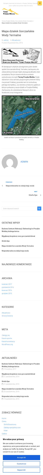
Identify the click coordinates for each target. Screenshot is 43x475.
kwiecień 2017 (7, 284)
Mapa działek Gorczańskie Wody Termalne (18, 246)
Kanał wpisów (7, 338)
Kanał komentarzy (8, 341)
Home (4, 418)
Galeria (4, 434)
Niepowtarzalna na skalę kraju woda (15, 251)
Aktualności (16, 40)
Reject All (21, 470)
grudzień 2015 (7, 293)
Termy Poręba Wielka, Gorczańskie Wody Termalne (17, 21)
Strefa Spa (6, 241)
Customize (21, 464)
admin (6, 40)
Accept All (21, 457)
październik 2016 (8, 287)
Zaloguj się (6, 335)
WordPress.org (7, 344)
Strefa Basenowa (10, 424)
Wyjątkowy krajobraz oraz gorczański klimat (18, 236)
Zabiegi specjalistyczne (12, 427)
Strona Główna (7, 316)
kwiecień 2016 (7, 290)
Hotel (5, 430)
